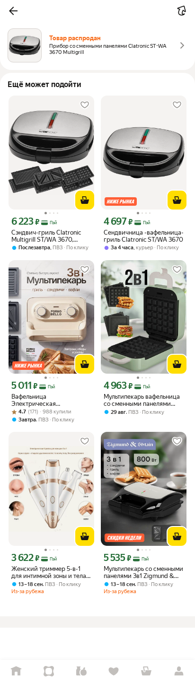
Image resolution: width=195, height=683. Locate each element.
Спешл (49, 671)
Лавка (81, 671)
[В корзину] (84, 200)
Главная (16, 671)
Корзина (146, 671)
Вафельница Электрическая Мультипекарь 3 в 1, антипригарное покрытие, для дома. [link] (48, 400)
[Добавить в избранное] (84, 105)
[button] (13, 11)
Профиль (178, 671)
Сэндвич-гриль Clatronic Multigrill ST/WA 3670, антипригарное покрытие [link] (48, 236)
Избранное (114, 671)
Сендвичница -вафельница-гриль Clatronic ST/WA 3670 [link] (144, 236)
